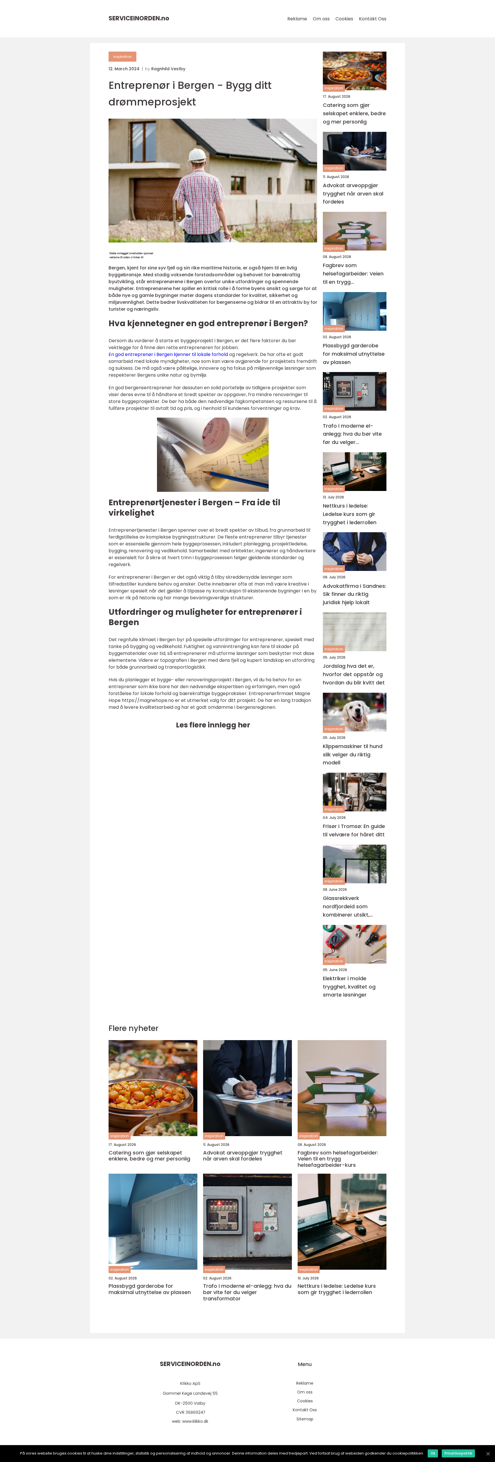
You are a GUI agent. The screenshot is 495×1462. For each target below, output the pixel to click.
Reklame (297, 18)
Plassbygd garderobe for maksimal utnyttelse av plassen (354, 354)
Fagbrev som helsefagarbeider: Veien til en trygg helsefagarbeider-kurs (353, 274)
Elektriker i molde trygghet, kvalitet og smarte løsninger (349, 987)
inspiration (122, 56)
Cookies (344, 18)
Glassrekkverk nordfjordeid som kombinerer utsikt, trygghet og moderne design (351, 907)
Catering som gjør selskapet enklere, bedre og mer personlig (354, 113)
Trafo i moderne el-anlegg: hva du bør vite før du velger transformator (352, 434)
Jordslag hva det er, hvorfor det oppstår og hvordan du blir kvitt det (354, 674)
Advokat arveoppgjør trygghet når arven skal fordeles (353, 193)
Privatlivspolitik (458, 1453)
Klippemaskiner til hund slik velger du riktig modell (352, 754)
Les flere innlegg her (213, 725)
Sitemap (304, 1419)
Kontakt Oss (372, 18)
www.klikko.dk (195, 1421)
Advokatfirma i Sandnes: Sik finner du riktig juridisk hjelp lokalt (354, 594)
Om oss (321, 18)
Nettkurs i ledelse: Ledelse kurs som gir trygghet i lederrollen (349, 514)
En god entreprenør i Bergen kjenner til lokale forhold (168, 354)
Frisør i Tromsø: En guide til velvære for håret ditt (354, 830)
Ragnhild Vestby (168, 69)
